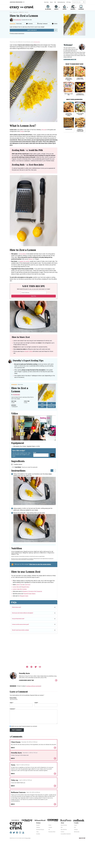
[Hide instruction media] (54, 470)
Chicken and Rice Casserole (80, 114)
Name (11, 702)
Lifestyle (76, 829)
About (51, 2)
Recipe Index (15, 12)
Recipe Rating (13, 697)
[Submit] (83, 2)
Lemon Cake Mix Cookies (20, 589)
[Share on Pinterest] (31, 666)
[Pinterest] (17, 833)
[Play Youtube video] (33, 427)
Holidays (73, 9)
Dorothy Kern (18, 19)
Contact (62, 831)
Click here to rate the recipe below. (40, 564)
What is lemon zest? (16, 607)
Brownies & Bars (52, 831)
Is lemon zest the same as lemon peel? (20, 624)
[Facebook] (11, 833)
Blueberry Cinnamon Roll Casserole (32, 591)
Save (42, 403)
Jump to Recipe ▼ (32, 30)
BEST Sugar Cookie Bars (69, 94)
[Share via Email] (40, 666)
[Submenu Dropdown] (59, 7)
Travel (75, 825)
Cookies (50, 827)
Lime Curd (27, 584)
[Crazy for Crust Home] (22, 7)
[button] (10, 23)
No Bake (38, 833)
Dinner (50, 825)
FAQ (55, 2)
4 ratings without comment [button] (33, 686)
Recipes (38, 823)
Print (42, 406)
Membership (76, 831)
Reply (13, 747)
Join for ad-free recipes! (16, 2)
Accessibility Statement (66, 833)
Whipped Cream (23, 596)
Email (35, 452)
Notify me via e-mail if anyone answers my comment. (24, 726)
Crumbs (76, 823)
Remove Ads (51, 406)
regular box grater (24, 261)
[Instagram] (20, 833)
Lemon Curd (19, 584)
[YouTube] (23, 833)
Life (75, 827)
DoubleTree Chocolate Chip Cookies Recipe (80, 130)
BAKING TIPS (21, 12)
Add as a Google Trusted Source (17, 33)
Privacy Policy (28, 838)
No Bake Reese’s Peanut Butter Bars (80, 94)
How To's (26, 12)
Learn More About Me (26, 680)
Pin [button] (51, 403)
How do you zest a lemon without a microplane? (22, 612)
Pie (49, 829)
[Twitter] (14, 833)
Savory (64, 9)
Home (11, 12)
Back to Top (82, 838)
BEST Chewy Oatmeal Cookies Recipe (68, 79)
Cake (37, 831)
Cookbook (81, 9)
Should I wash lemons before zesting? (20, 630)
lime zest (44, 129)
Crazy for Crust (16, 825)
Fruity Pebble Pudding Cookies (80, 78)
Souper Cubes (28, 351)
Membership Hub (61, 2)
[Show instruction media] (52, 470)
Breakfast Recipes (40, 829)
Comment (12, 708)
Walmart (30, 259)
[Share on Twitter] (35, 666)
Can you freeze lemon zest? (18, 618)
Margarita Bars (25, 587)
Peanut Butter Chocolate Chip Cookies (68, 114)
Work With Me (64, 829)
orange (22, 131)
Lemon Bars (16, 587)
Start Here (46, 2)
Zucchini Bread (68, 129)
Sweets (56, 9)
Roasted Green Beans (29, 593)
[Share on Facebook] (27, 666)
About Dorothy (64, 825)
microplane (23, 253)
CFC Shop (68, 2)
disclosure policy (37, 41)
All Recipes (48, 9)
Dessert (38, 825)
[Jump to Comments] (55, 30)
